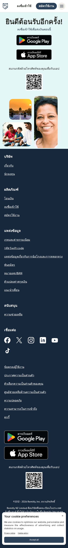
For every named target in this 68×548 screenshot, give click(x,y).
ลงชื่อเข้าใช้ (24, 6)
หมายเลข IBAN (13, 273)
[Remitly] (5, 6)
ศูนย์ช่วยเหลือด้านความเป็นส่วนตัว (25, 392)
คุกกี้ (7, 417)
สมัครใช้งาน (46, 6)
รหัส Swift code (14, 248)
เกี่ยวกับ (8, 165)
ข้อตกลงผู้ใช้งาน (14, 367)
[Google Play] (34, 40)
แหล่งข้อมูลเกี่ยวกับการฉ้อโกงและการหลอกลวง (33, 256)
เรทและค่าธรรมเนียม (17, 239)
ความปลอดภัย (13, 400)
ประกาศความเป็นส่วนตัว (19, 375)
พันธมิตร (9, 265)
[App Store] (33, 54)
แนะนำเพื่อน (11, 290)
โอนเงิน (9, 198)
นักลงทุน (9, 174)
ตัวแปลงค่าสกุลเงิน (15, 281)
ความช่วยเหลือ (13, 314)
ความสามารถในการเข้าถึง (20, 409)
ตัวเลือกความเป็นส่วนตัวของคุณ (23, 383)
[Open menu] (61, 6)
